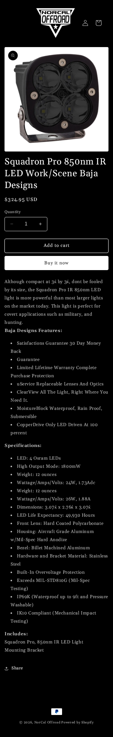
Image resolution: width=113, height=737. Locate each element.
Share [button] (17, 668)
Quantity (12, 211)
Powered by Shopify (77, 722)
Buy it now (56, 263)
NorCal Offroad (47, 722)
